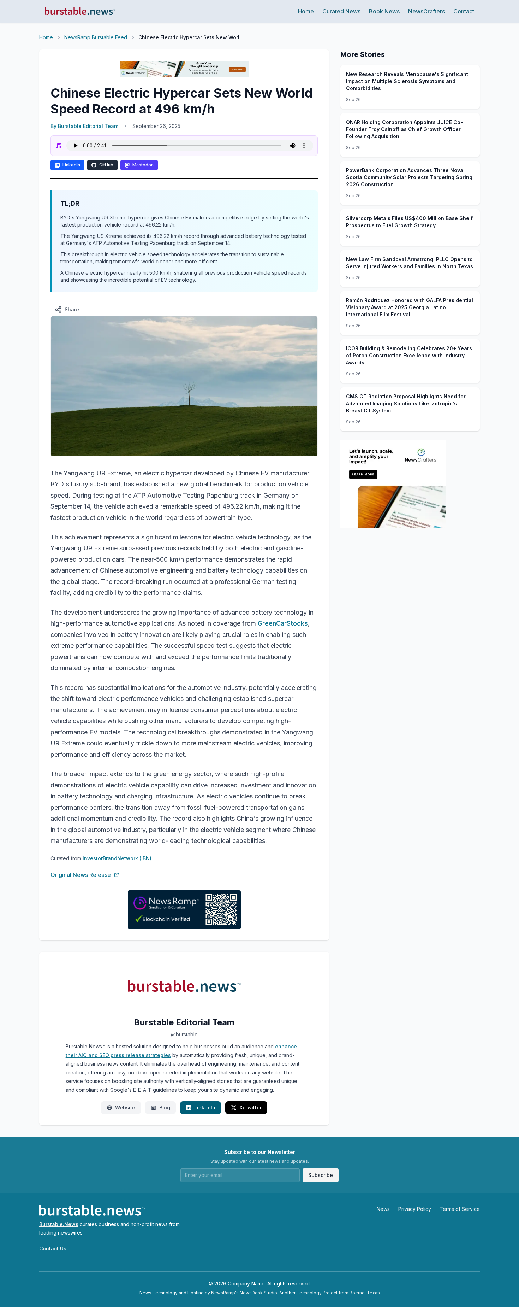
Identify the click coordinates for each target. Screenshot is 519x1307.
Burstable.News (58, 1224)
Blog (164, 1107)
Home (306, 11)
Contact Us (52, 1249)
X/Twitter (250, 1107)
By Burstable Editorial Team (84, 126)
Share (72, 309)
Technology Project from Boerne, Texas (338, 1292)
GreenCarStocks (283, 623)
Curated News (341, 11)
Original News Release (80, 874)
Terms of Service (460, 1209)
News (383, 1209)
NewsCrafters (426, 11)
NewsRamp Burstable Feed (95, 37)
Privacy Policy (414, 1209)
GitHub (106, 165)
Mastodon (143, 165)
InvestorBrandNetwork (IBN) (117, 858)
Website (125, 1107)
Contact (463, 11)
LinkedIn (71, 165)
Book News (384, 11)
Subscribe (320, 1175)
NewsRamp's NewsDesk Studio (244, 1292)
